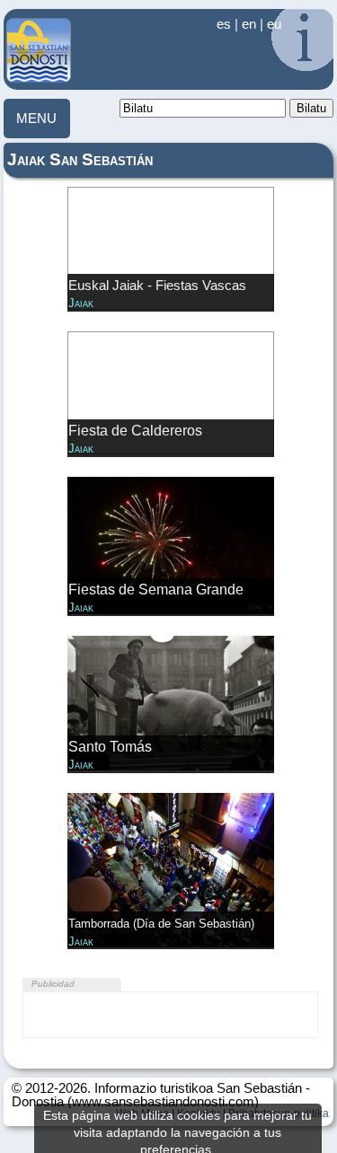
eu (274, 24)
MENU (36, 118)
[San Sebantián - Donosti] (38, 78)
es (224, 24)
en (249, 24)
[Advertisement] (169, 1014)
